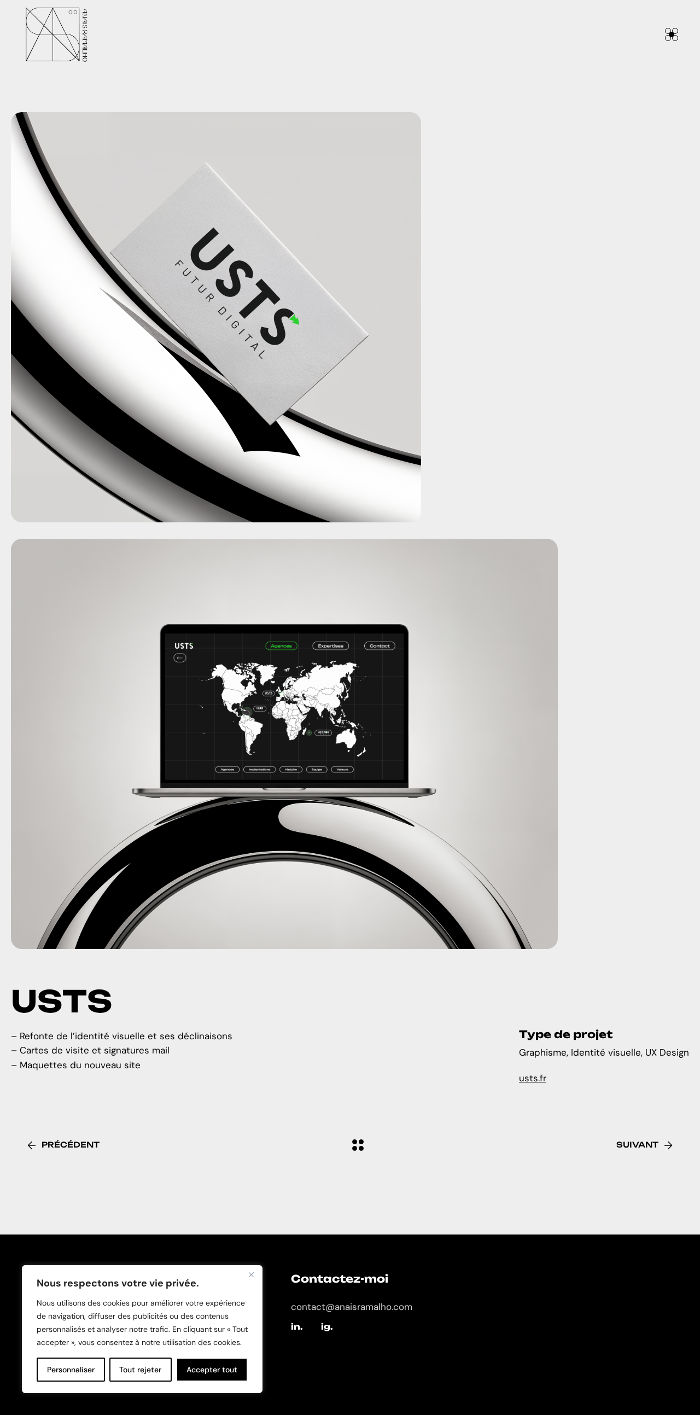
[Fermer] (251, 1274)
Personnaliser (71, 1370)
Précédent (71, 1144)
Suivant (637, 1144)
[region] (142, 1329)
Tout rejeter (140, 1370)
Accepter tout (211, 1370)
